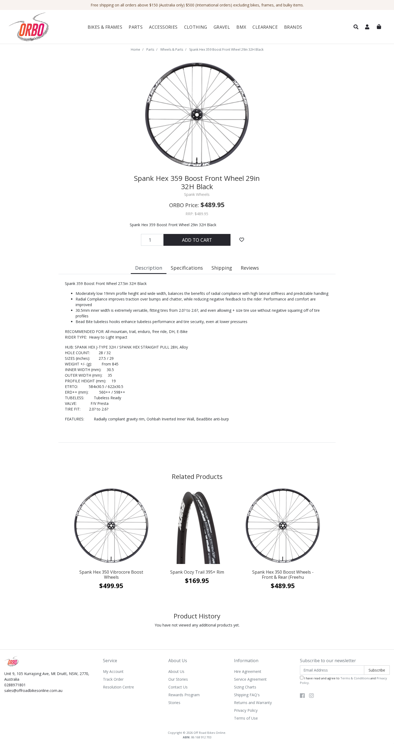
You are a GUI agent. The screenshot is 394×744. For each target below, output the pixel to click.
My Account (113, 671)
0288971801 (15, 684)
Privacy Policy (246, 710)
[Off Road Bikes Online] (36, 27)
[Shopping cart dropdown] (379, 27)
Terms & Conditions (355, 678)
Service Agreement (250, 679)
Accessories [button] (163, 27)
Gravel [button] (222, 27)
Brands (293, 27)
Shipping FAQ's (247, 694)
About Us (176, 671)
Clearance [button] (265, 27)
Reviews (250, 268)
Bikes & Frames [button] (105, 27)
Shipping (221, 268)
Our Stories (178, 679)
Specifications (187, 268)
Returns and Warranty (253, 702)
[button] (356, 27)
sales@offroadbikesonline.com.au (33, 690)
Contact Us (178, 687)
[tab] (148, 268)
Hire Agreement (247, 671)
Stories (174, 702)
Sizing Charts (245, 687)
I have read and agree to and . (343, 680)
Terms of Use (246, 718)
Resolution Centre (118, 687)
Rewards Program (184, 694)
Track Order (113, 679)
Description (148, 268)
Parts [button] (136, 27)
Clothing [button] (195, 27)
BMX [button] (241, 27)
